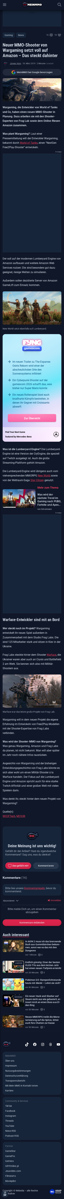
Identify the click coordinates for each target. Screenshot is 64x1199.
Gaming (9, 35)
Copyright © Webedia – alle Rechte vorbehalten (20, 1192)
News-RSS (10, 1131)
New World (44, 475)
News (21, 35)
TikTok (8, 1106)
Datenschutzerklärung (16, 1075)
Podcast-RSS (12, 1135)
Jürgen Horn (15, 63)
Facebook (10, 1111)
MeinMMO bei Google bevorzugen (35, 72)
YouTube (9, 1126)
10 (55, 35)
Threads (9, 1120)
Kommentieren (46, 865)
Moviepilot (10, 1181)
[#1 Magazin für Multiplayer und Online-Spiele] (32, 4)
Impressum (11, 1065)
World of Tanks (28, 142)
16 (47, 35)
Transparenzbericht (15, 1080)
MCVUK (20, 816)
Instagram (10, 1116)
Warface (51, 654)
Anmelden (55, 900)
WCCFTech (9, 816)
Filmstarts (10, 1176)
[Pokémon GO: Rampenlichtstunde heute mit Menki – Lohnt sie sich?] (13, 984)
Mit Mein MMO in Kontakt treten (21, 1085)
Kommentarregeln (34, 888)
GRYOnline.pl (12, 1166)
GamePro (10, 1156)
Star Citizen (37, 480)
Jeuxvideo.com (13, 1171)
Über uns (9, 1060)
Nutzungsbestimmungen (18, 1070)
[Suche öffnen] (59, 4)
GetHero (9, 1161)
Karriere (9, 1090)
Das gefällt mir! (20, 865)
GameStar (10, 1151)
